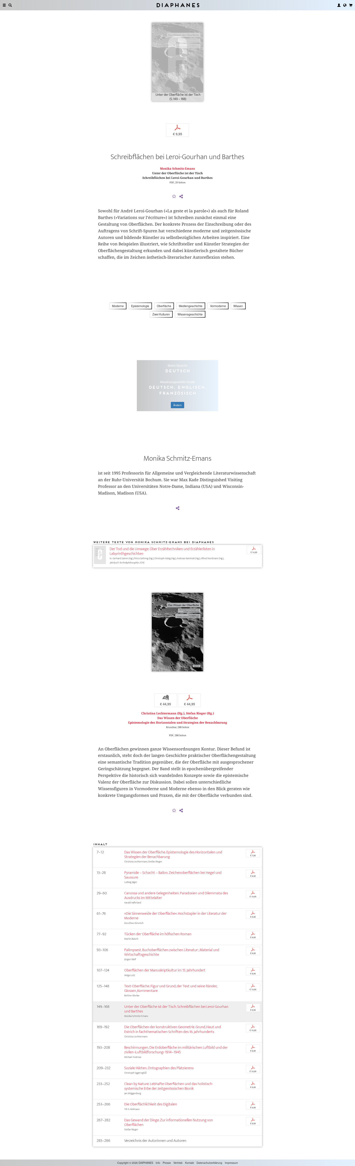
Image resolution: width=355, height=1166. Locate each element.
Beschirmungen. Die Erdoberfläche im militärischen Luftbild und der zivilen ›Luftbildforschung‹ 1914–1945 (176, 1049)
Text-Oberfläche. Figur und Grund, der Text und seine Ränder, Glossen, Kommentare (170, 988)
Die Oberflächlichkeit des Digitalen (150, 1104)
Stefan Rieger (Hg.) (200, 713)
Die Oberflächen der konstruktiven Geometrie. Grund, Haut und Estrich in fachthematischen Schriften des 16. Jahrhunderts (172, 1029)
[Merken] (174, 197)
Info (158, 1163)
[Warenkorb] (350, 5)
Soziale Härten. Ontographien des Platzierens (159, 1068)
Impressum (231, 1163)
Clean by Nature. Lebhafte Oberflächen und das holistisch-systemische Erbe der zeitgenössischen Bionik (168, 1086)
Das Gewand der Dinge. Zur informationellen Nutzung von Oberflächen (168, 1122)
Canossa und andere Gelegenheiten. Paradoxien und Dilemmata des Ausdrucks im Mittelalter (176, 895)
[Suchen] (10, 5)
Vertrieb (177, 1163)
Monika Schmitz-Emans (177, 168)
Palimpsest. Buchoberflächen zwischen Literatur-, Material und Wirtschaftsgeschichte (171, 952)
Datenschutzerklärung (209, 1163)
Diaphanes (177, 5)
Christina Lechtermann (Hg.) (162, 713)
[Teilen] (181, 197)
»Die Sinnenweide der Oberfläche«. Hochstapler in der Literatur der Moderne (175, 915)
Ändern (177, 405)
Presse (167, 1163)
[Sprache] (344, 5)
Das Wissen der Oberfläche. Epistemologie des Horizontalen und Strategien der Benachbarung (173, 854)
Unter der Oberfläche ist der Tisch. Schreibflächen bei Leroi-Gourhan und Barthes (176, 1008)
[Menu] (4, 5)
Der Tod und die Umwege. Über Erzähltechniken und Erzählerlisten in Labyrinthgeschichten (162, 551)
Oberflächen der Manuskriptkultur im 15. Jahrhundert (164, 970)
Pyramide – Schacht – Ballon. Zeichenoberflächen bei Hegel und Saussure (173, 875)
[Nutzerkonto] (339, 5)
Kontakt (189, 1163)
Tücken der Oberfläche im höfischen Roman (157, 934)
